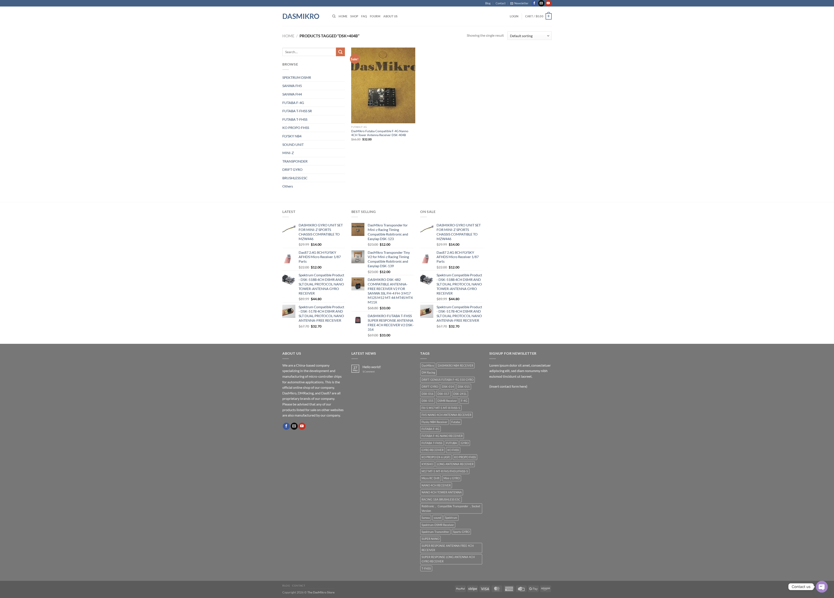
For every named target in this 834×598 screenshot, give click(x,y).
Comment (368, 371)
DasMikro (300, 16)
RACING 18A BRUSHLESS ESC (441, 499)
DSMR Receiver (447, 400)
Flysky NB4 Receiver (434, 422)
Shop (354, 16)
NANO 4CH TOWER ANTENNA (442, 492)
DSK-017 (443, 393)
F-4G (464, 400)
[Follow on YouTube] (548, 3)
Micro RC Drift (431, 478)
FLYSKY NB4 (291, 136)
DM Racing (428, 372)
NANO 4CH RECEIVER (436, 485)
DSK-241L (460, 393)
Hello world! (371, 367)
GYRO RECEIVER (432, 450)
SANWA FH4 (292, 94)
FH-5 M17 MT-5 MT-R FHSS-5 (441, 408)
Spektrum (451, 517)
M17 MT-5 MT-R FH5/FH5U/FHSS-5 (445, 471)
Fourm (375, 16)
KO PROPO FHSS (295, 127)
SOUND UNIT (293, 144)
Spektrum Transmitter (435, 532)
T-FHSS (426, 568)
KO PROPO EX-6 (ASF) (436, 457)
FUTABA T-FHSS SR (297, 111)
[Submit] (340, 52)
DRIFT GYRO (292, 169)
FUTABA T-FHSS (294, 119)
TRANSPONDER (295, 161)
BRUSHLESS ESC (295, 178)
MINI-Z (288, 153)
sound (437, 517)
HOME (343, 16)
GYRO (465, 443)
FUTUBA (451, 443)
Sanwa (426, 517)
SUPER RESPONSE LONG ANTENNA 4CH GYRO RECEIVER (448, 559)
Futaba (455, 422)
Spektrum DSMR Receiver (438, 525)
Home (288, 35)
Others (287, 186)
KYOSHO (427, 464)
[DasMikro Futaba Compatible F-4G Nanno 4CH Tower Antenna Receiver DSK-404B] (383, 85)
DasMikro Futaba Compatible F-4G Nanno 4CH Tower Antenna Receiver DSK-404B (379, 133)
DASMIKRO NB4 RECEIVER (455, 365)
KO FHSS (453, 450)
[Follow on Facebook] (534, 3)
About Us (390, 16)
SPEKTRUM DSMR (296, 77)
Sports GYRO (461, 532)
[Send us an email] (541, 3)
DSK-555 (428, 400)
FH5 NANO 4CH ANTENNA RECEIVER (446, 415)
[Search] (334, 16)
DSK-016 (428, 393)
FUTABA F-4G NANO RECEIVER (442, 436)
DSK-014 (448, 386)
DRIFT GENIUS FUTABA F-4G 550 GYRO (447, 379)
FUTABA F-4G (293, 102)
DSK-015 (464, 386)
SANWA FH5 (292, 86)
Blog (488, 3)
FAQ (364, 16)
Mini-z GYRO (451, 478)
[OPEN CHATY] (822, 587)
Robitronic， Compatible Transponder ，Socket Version (451, 508)
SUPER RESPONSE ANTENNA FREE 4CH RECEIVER (448, 548)
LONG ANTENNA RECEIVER (455, 464)
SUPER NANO (430, 538)
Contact (501, 3)
